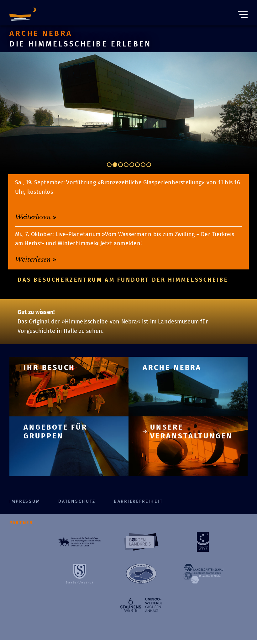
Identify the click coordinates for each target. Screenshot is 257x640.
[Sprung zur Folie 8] (148, 164)
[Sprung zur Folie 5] (131, 164)
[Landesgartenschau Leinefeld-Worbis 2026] (203, 573)
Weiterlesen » (36, 216)
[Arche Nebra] (22, 12)
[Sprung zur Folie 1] (109, 164)
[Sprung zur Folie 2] (115, 164)
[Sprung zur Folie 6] (137, 164)
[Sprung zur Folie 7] (143, 164)
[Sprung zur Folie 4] (126, 164)
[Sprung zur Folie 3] (120, 164)
